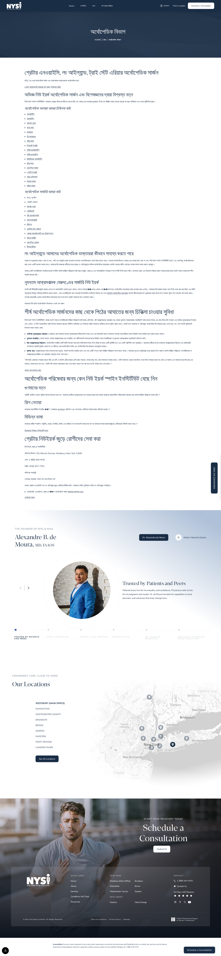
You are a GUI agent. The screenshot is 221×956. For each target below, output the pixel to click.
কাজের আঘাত (31, 181)
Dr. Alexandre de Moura (153, 537)
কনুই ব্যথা (30, 127)
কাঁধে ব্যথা (30, 163)
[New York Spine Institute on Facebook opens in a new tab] (180, 902)
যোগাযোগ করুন (30, 497)
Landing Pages (44, 747)
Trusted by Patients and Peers (26, 638)
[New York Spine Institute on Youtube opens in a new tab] (189, 902)
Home (71, 5)
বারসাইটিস (30, 118)
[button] (5, 950)
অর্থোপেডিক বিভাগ (115, 39)
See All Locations (47, 758)
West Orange (44, 741)
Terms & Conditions (99, 919)
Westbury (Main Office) (50, 703)
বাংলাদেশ (166, 5)
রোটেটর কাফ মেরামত (34, 228)
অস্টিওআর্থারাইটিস (33, 149)
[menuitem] (175, 902)
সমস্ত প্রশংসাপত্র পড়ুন (33, 370)
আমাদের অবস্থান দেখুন (75, 491)
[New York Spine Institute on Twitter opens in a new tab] (184, 902)
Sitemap (126, 919)
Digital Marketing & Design (187, 919)
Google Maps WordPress (36, 430)
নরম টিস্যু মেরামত (33, 242)
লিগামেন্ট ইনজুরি (32, 145)
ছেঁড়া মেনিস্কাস (32, 176)
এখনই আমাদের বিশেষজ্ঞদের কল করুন (37, 86)
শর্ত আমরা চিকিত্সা (107, 5)
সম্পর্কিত (83, 5)
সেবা (93, 5)
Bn (104, 39)
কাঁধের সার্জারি (31, 237)
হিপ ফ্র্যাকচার (31, 136)
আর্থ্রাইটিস (30, 114)
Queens (40, 730)
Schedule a (163, 830)
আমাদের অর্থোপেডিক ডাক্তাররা (117, 293)
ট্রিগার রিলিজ (31, 246)
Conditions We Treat (80, 896)
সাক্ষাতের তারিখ (56, 86)
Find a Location (179, 5)
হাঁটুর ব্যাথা (30, 141)
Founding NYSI (121, 637)
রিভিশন (29, 224)
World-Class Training (94, 637)
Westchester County (48, 714)
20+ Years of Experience (153, 638)
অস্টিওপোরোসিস (32, 154)
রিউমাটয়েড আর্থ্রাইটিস (34, 158)
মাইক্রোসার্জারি (32, 219)
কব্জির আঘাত (31, 185)
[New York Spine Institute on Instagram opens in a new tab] (175, 902)
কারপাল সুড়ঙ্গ (31, 123)
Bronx (39, 725)
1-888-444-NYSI (132, 947)
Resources (75, 901)
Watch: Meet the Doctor (194, 537)
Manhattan (42, 708)
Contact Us (162, 848)
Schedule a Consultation (201, 5)
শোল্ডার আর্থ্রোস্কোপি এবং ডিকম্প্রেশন (40, 233)
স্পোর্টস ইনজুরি (32, 172)
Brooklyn (41, 719)
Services (74, 891)
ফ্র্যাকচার (30, 132)
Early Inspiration (58, 637)
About (73, 886)
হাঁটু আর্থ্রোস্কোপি (33, 215)
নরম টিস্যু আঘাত (32, 167)
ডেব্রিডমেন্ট (30, 210)
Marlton (41, 736)
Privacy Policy (115, 919)
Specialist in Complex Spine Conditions (191, 638)
